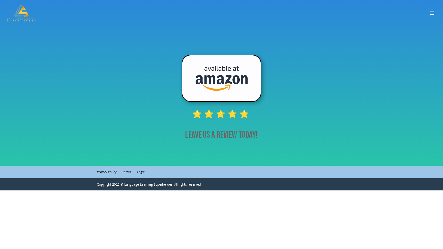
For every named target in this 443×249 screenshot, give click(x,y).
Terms (126, 172)
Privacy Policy (106, 172)
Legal (141, 172)
